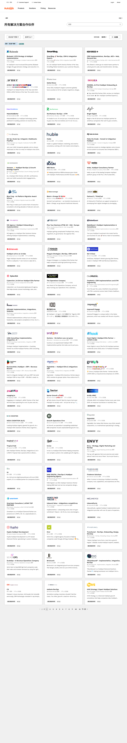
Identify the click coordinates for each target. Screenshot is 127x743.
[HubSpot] (9, 8)
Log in (112, 2)
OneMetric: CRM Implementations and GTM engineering (103, 281)
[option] (12, 37)
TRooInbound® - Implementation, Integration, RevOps (103, 561)
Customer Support (24, 2)
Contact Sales (37, 2)
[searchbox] (95, 24)
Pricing (43, 8)
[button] (121, 18)
